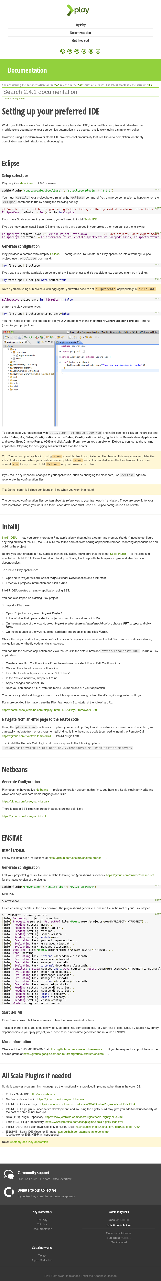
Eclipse (54, 254)
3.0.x (149, 85)
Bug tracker (119, 1237)
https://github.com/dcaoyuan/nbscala (25, 801)
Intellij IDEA (9, 537)
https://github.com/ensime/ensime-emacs (75, 858)
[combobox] (80, 91)
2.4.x (80, 85)
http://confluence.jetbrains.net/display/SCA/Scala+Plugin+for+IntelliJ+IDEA (87, 1104)
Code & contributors (119, 1233)
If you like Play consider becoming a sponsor (46, 1196)
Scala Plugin (118, 553)
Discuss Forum (28, 1179)
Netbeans (42, 789)
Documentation (80, 32)
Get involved (119, 1242)
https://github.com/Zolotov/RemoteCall (26, 736)
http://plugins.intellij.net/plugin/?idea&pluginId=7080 (107, 1126)
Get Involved (80, 40)
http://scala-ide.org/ (43, 1094)
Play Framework (80, 10)
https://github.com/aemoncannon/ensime (83, 1131)
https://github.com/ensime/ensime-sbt (130, 875)
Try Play (80, 24)
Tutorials (42, 1224)
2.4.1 (56, 85)
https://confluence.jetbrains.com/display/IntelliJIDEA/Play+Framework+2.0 (49, 710)
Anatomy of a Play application (29, 1142)
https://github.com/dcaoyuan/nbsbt (24, 816)
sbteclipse (26, 183)
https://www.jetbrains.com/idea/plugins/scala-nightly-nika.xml (84, 1117)
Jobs (119, 1220)
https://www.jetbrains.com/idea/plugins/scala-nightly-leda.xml (84, 1122)
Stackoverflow (62, 1179)
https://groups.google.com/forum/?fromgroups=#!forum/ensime (63, 1054)
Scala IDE (90, 219)
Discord (45, 1179)
